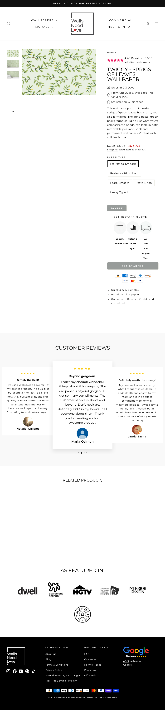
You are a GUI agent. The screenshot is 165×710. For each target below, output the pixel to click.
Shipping (112, 149)
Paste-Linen (144, 182)
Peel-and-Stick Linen (124, 173)
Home (110, 52)
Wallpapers (43, 20)
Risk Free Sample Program (61, 680)
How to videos (92, 665)
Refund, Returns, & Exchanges (63, 675)
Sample (117, 208)
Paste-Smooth (120, 182)
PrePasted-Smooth (123, 163)
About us (50, 654)
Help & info (119, 26)
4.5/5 (126, 661)
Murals (43, 26)
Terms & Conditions (56, 665)
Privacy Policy (53, 670)
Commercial (120, 20)
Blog (48, 659)
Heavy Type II (119, 192)
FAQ (86, 654)
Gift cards (90, 675)
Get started (133, 266)
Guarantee (90, 659)
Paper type (90, 670)
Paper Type (116, 157)
